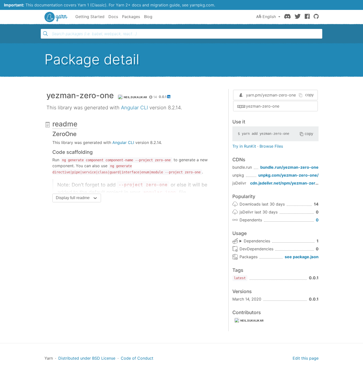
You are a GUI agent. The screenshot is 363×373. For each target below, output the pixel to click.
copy (309, 95)
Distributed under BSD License (86, 358)
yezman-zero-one (262, 106)
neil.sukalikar (135, 97)
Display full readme (73, 198)
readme (64, 124)
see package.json (302, 256)
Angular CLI (134, 108)
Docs (113, 16)
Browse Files (271, 146)
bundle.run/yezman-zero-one (289, 167)
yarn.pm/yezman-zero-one (271, 95)
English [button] (269, 16)
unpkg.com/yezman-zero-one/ (288, 175)
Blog (148, 16)
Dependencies (257, 240)
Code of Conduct (137, 358)
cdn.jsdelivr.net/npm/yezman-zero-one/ (289, 183)
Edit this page (306, 358)
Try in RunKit (244, 146)
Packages (131, 16)
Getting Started (89, 16)
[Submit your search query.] (45, 34)
